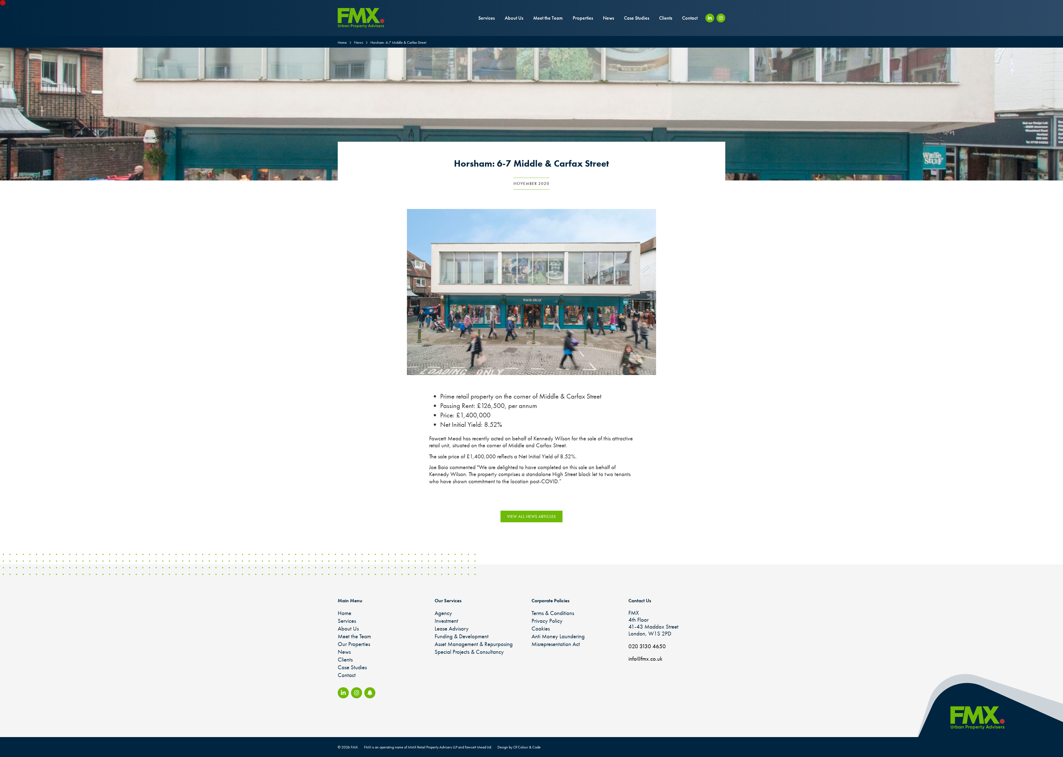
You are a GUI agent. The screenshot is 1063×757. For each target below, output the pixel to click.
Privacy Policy (547, 620)
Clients (665, 18)
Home (344, 613)
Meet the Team (548, 18)
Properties (583, 18)
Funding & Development (462, 636)
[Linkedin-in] (709, 18)
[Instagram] (720, 18)
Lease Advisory (452, 628)
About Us (514, 18)
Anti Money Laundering (558, 636)
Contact (690, 18)
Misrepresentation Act (556, 644)
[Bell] (369, 692)
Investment (446, 620)
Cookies (541, 628)
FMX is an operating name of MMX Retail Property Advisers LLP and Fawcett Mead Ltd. (428, 747)
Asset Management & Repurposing (474, 644)
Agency (443, 613)
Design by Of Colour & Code (519, 747)
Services (486, 18)
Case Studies (636, 18)
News (608, 18)
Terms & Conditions (553, 613)
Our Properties (354, 644)
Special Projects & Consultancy (469, 651)
